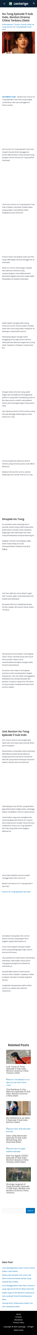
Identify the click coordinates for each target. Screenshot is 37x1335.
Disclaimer (18, 1320)
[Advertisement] (18, 76)
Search (30, 1210)
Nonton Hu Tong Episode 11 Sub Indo (16, 892)
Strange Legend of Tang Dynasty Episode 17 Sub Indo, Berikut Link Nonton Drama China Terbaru (18, 1188)
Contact (18, 1317)
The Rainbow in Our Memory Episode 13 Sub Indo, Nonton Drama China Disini (18, 1092)
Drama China (26, 24)
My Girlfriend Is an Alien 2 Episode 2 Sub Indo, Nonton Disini (18, 1120)
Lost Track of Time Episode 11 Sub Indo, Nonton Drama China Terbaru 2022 (17, 1069)
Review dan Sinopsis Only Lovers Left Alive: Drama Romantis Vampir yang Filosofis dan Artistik (16, 1278)
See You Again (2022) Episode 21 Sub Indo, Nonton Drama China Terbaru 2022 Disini (17, 1158)
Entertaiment (7, 24)
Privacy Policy (18, 1322)
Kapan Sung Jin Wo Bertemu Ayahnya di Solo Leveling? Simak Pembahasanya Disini (18, 1296)
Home (18, 1314)
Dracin (17, 24)
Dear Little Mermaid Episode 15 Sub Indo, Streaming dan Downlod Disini (16, 1139)
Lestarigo (21, 3)
